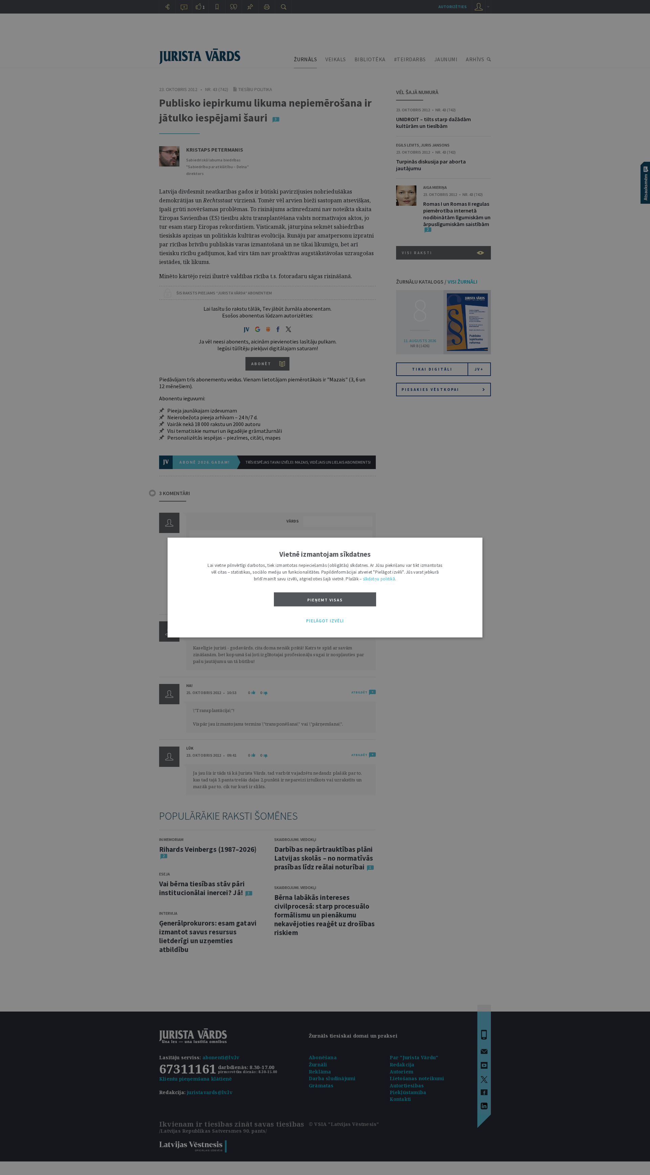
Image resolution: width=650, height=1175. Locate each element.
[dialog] (325, 588)
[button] (325, 621)
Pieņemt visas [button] (325, 599)
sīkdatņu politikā (379, 579)
